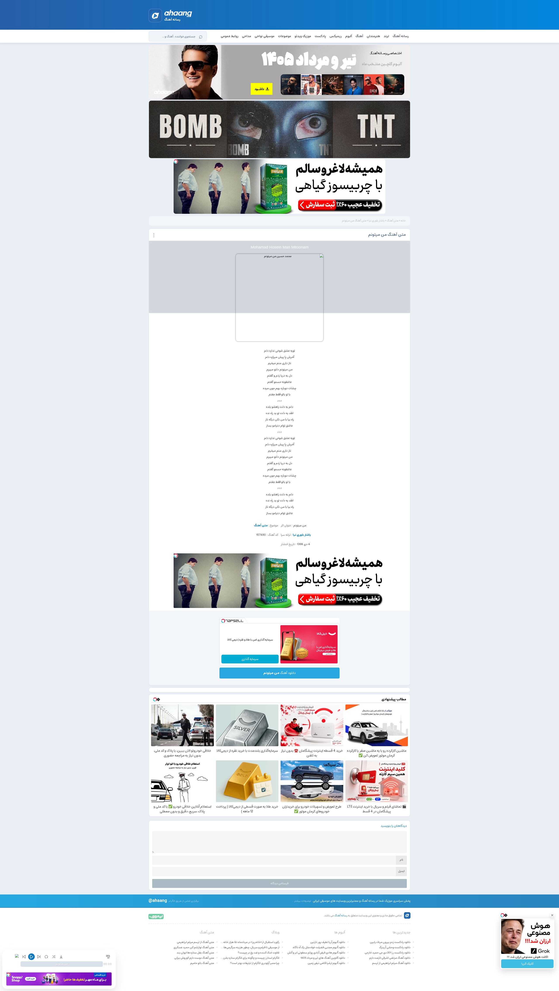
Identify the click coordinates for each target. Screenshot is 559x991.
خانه (403, 220)
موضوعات (284, 36)
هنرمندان (373, 36)
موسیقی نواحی (264, 36)
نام (401, 860)
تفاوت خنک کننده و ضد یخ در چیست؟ (259, 952)
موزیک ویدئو (303, 36)
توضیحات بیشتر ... (301, 901)
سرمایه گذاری (250, 659)
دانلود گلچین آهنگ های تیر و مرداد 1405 (322, 958)
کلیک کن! (527, 963)
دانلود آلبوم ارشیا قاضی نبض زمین (326, 963)
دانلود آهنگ (279, 673)
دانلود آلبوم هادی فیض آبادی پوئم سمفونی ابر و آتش (316, 952)
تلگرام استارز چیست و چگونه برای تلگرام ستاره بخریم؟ (250, 958)
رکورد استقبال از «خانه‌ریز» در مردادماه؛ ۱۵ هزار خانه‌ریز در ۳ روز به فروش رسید (250, 942)
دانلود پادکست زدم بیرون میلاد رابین (390, 942)
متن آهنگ (393, 220)
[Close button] (552, 915)
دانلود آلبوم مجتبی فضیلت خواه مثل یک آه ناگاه (319, 947)
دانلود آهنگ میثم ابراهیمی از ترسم (391, 963)
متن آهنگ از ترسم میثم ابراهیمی (195, 942)
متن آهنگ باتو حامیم (202, 963)
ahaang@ (157, 900)
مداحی (246, 36)
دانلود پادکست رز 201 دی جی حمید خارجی (388, 952)
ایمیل (401, 871)
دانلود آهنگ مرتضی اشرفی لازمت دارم (390, 958)
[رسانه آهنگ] (178, 14)
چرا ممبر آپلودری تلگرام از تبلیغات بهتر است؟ (255, 963)
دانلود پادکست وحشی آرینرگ (395, 947)
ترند (386, 36)
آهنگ (359, 36)
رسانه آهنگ (401, 36)
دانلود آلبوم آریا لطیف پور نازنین (327, 942)
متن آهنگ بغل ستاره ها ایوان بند (195, 952)
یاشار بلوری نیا (377, 220)
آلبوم (348, 36)
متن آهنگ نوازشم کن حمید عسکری (194, 947)
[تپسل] (176, 161)
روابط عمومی (229, 36)
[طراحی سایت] (156, 916)
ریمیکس (336, 36)
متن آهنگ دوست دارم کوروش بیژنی (194, 958)
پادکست (320, 36)
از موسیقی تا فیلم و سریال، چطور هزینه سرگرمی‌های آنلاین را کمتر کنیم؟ (250, 947)
